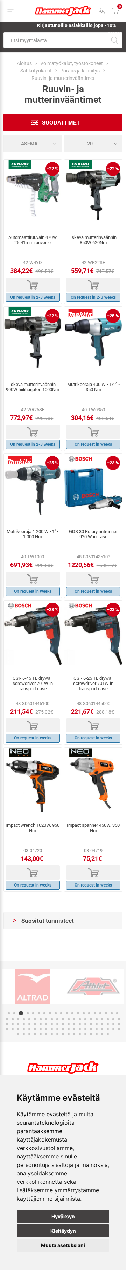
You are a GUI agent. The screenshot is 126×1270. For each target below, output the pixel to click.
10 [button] (61, 1013)
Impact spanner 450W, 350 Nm (93, 828)
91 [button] (57, 1034)
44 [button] (18, 1024)
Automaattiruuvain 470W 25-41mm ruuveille (32, 240)
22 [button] (13, 1019)
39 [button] (108, 1019)
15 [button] (89, 1013)
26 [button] (35, 1019)
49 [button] (46, 1024)
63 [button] (7, 1029)
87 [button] (35, 1034)
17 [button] (100, 1013)
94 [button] (74, 1034)
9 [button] (56, 1013)
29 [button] (52, 1019)
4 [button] (28, 1013)
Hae (114, 40)
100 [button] (108, 1034)
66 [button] (24, 1029)
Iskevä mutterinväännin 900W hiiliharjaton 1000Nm (32, 387)
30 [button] (57, 1019)
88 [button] (41, 1034)
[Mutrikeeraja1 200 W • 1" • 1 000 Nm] (33, 489)
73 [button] (63, 1029)
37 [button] (97, 1019)
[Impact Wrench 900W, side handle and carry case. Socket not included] (33, 342)
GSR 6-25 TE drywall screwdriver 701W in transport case (93, 683)
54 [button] (74, 1024)
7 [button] (44, 1013)
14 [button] (84, 1013)
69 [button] (41, 1029)
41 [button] (119, 1019)
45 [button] (24, 1024)
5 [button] (33, 1013)
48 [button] (41, 1024)
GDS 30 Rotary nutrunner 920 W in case (93, 534)
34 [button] (80, 1019)
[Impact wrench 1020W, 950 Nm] (33, 783)
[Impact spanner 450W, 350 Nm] (93, 783)
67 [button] (29, 1029)
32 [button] (69, 1019)
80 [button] (102, 1029)
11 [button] (67, 1013)
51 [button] (57, 1024)
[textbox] (55, 40)
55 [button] (80, 1024)
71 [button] (52, 1029)
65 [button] (18, 1029)
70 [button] (46, 1029)
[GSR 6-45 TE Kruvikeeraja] (33, 636)
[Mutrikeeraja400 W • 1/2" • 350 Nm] (93, 342)
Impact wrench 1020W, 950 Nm (32, 828)
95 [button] (80, 1034)
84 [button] (18, 1034)
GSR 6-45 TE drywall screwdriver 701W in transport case (33, 683)
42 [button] (7, 1024)
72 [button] (57, 1029)
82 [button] (113, 1029)
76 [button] (80, 1029)
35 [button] (85, 1019)
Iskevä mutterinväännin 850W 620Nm (93, 240)
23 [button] (18, 1019)
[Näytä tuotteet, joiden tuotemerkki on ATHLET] (93, 986)
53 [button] (69, 1024)
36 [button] (91, 1019)
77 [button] (85, 1029)
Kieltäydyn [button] (63, 1231)
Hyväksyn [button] (63, 1216)
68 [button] (35, 1029)
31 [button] (63, 1019)
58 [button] (97, 1024)
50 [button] (52, 1024)
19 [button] (112, 1013)
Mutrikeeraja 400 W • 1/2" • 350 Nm (93, 387)
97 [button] (91, 1034)
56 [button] (85, 1024)
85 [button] (24, 1034)
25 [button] (29, 1019)
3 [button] (21, 1013)
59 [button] (102, 1024)
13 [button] (78, 1013)
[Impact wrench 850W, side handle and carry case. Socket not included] (93, 195)
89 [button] (46, 1034)
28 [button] (46, 1019)
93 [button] (69, 1034)
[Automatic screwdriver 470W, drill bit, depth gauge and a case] (33, 195)
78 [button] (91, 1029)
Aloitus (24, 63)
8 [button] (50, 1013)
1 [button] (9, 1013)
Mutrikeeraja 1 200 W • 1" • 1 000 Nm (32, 534)
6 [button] (39, 1013)
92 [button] (63, 1034)
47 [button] (35, 1024)
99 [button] (102, 1034)
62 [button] (119, 1024)
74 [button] (69, 1029)
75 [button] (74, 1029)
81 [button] (108, 1029)
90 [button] (52, 1034)
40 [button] (113, 1019)
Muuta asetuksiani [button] (63, 1245)
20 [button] (117, 1013)
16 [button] (95, 1013)
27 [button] (41, 1019)
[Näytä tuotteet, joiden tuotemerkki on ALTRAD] (32, 986)
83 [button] (119, 1029)
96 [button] (85, 1034)
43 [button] (13, 1024)
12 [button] (72, 1013)
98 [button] (97, 1034)
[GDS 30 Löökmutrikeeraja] (93, 489)
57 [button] (91, 1024)
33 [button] (74, 1019)
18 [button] (106, 1013)
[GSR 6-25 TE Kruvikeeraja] (93, 636)
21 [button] (7, 1019)
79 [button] (97, 1029)
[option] (32, 986)
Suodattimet (61, 123)
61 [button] (113, 1024)
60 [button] (108, 1024)
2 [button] (14, 1013)
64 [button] (13, 1029)
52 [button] (63, 1024)
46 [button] (29, 1024)
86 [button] (29, 1034)
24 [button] (24, 1019)
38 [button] (102, 1019)
